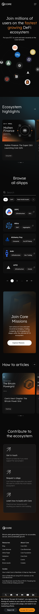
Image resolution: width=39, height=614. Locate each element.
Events (23, 560)
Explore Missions (18, 343)
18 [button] (27, 281)
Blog (3, 546)
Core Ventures (6, 549)
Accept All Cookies (27, 610)
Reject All (10, 610)
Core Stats (24, 556)
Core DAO (24, 546)
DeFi (11, 199)
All (5, 199)
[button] (7, 280)
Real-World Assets (23, 199)
